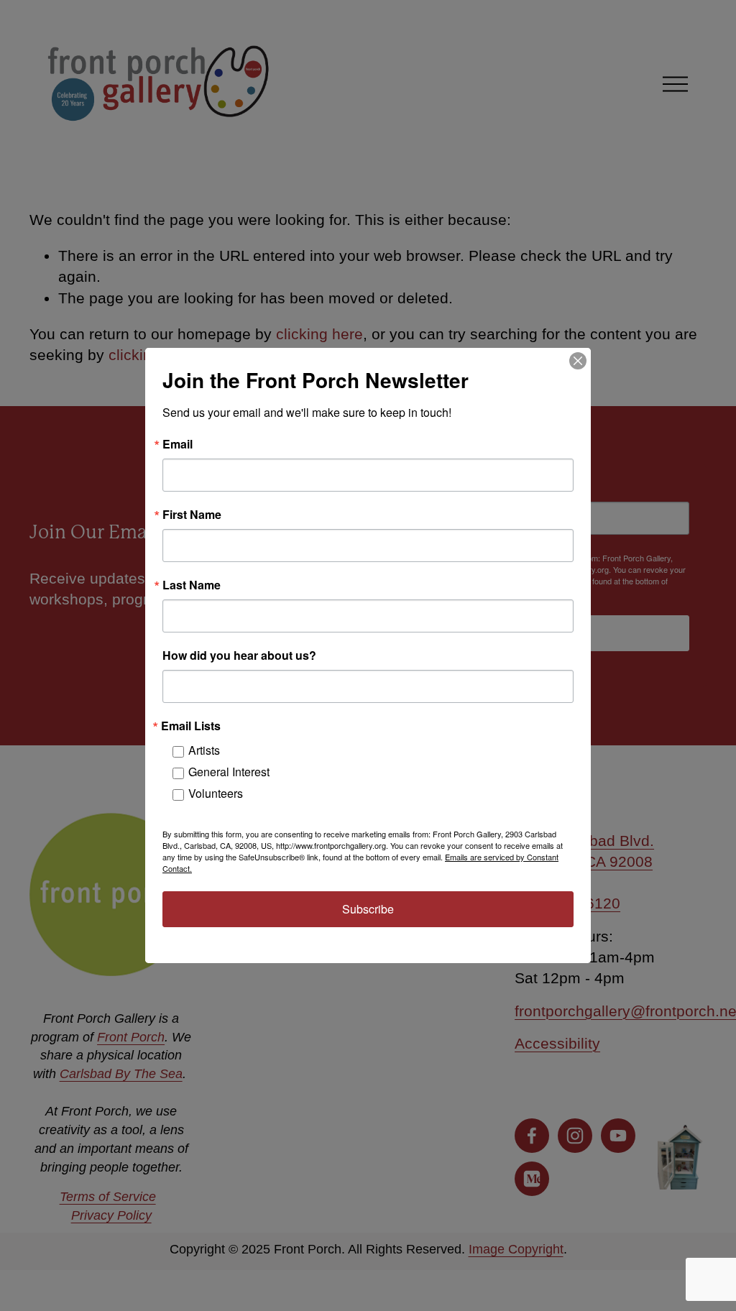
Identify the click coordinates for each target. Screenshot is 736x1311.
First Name (191, 514)
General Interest (229, 771)
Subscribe (368, 909)
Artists (204, 750)
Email (177, 444)
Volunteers (215, 793)
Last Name (191, 585)
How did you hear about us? (239, 655)
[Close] (577, 360)
